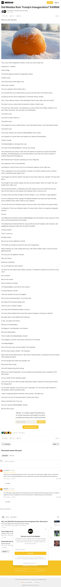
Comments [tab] (5, 455)
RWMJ (5, 489)
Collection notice (42, 579)
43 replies (7, 483)
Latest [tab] (7, 517)
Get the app (37, 582)
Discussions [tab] (13, 517)
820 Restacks (22, 432)
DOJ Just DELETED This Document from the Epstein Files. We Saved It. (24, 521)
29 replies (7, 502)
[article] (30, 525)
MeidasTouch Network (22, 10)
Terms (36, 579)
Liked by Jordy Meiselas (10, 472)
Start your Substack (27, 582)
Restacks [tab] (11, 455)
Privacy (32, 579)
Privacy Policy (42, 558)
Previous (7, 444)
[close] (45, 529)
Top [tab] (3, 517)
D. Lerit (5, 470)
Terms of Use (38, 557)
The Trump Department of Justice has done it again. (15, 523)
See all (4, 551)
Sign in (57, 2)
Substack (24, 585)
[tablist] (8, 455)
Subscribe (49, 2)
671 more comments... (5, 509)
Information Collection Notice (30, 558)
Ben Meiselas (10, 10)
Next (54, 444)
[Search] (58, 517)
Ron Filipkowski (11, 535)
